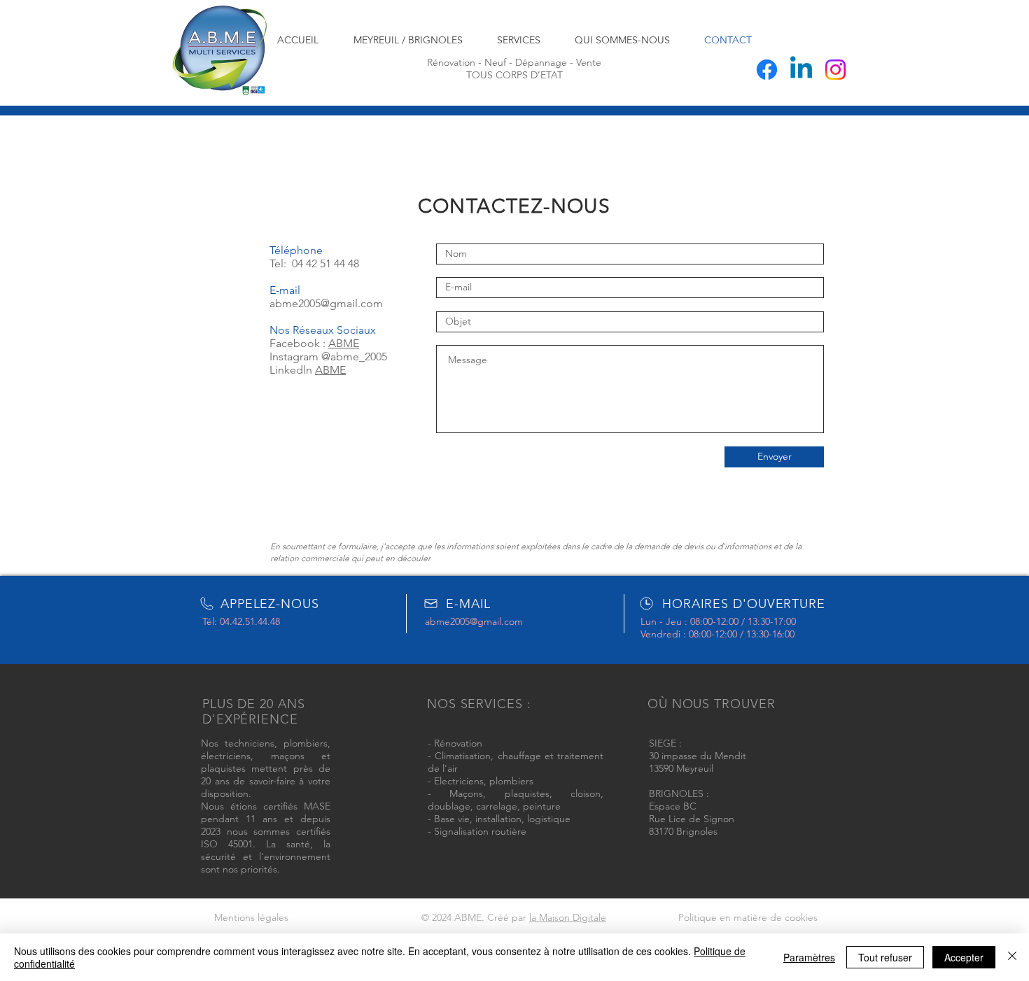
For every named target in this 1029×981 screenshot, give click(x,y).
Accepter (963, 957)
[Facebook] (766, 69)
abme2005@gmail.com (326, 303)
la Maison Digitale (567, 917)
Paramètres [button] (809, 957)
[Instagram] (835, 69)
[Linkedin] (801, 69)
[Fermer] (1012, 957)
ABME (343, 343)
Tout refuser (885, 957)
